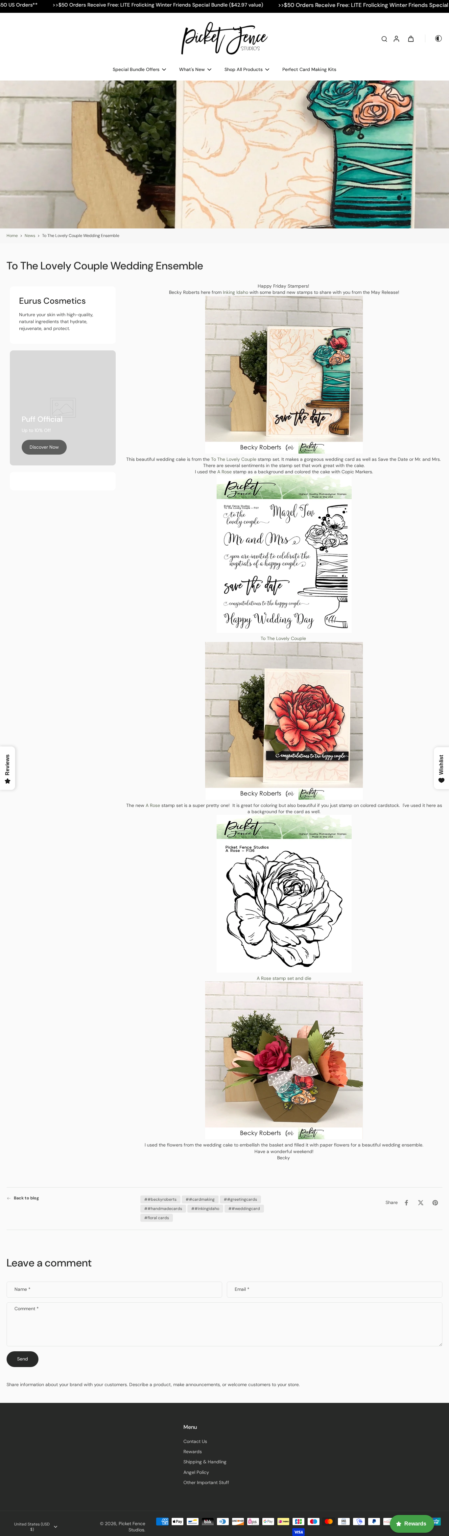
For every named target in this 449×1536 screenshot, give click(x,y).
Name (22, 1289)
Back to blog (26, 1198)
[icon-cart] (410, 38)
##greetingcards (240, 1199)
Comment (26, 1309)
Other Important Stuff (206, 1482)
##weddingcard (244, 1208)
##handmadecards (163, 1208)
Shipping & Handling (204, 1462)
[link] (44, 447)
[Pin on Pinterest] (435, 1202)
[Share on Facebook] (406, 1202)
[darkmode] (433, 38)
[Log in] (396, 38)
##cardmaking (200, 1199)
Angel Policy (196, 1472)
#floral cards (156, 1217)
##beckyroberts (160, 1199)
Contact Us (195, 1441)
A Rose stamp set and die (284, 978)
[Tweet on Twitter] (421, 1202)
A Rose (224, 472)
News (30, 235)
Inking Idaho (235, 292)
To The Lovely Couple (233, 459)
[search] (384, 38)
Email (242, 1289)
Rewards (192, 1451)
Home (12, 235)
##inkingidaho (205, 1208)
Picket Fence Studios (132, 1527)
